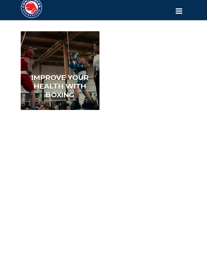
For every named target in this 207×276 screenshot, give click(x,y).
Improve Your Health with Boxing (60, 86)
